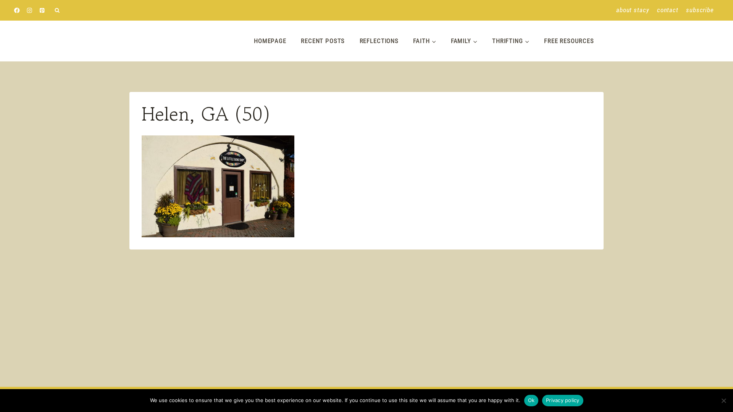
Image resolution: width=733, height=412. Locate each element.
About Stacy (632, 10)
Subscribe (700, 10)
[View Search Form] (57, 10)
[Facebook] (17, 10)
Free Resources (569, 41)
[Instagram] (29, 10)
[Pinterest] (42, 10)
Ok (531, 400)
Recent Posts (323, 41)
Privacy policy (563, 400)
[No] (723, 400)
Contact (667, 10)
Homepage (270, 41)
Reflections (379, 41)
